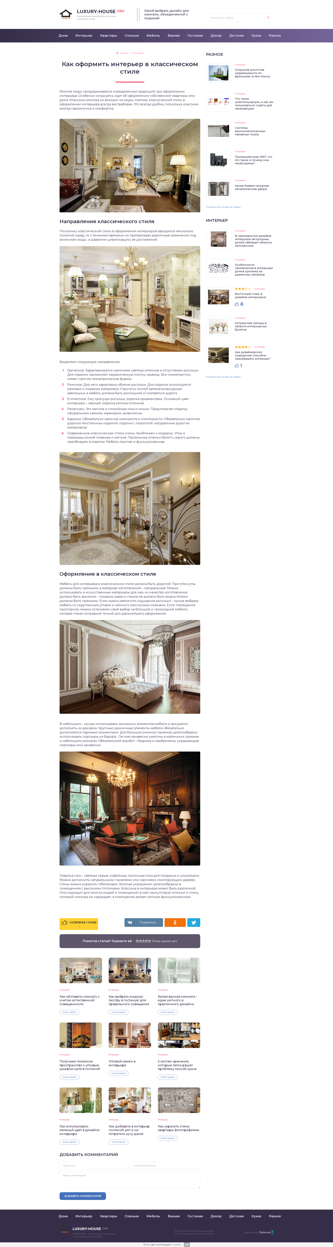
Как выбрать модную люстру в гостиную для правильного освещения (129, 1000)
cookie (176, 1244)
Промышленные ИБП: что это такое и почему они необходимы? (253, 160)
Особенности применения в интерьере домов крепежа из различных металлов (254, 269)
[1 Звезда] (137, 940)
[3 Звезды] (143, 940)
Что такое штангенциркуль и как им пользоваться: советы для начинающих (254, 103)
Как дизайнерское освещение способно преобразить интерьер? (253, 355)
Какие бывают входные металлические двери (252, 187)
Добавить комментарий (82, 1195)
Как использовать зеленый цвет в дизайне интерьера (79, 1130)
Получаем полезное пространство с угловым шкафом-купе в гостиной (80, 1065)
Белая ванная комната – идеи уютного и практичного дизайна (177, 1000)
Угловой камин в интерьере (122, 1063)
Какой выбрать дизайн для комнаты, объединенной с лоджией (166, 14)
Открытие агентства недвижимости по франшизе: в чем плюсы (252, 73)
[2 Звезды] (140, 940)
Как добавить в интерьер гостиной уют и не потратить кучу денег (129, 1130)
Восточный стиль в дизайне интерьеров (250, 295)
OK (187, 1244)
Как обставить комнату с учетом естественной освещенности (80, 1000)
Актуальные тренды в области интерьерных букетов (251, 326)
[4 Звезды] (146, 940)
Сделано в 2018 (251, 1232)
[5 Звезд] (149, 940)
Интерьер (65, 990)
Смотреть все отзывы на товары (223, 207)
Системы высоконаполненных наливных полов (250, 131)
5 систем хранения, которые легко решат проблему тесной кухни (177, 1065)
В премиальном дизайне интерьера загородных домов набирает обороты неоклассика (253, 240)
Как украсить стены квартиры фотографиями (178, 1128)
